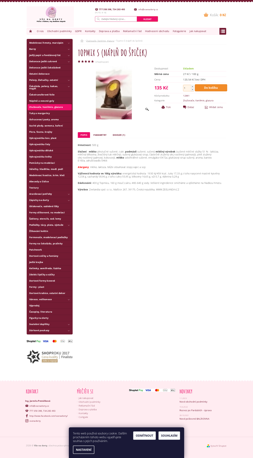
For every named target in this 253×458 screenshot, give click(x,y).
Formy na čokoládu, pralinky (46, 243)
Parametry (99, 135)
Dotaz (190, 107)
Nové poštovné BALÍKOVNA (194, 418)
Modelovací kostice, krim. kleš (47, 175)
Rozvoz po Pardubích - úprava (196, 410)
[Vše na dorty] (50, 16)
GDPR (78, 31)
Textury (34, 187)
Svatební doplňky (39, 324)
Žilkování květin (38, 231)
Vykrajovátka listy (39, 144)
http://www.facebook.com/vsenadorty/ (48, 415)
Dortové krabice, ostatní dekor (47, 293)
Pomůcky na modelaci (42, 162)
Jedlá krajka (36, 262)
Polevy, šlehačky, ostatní (43, 80)
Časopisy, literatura (40, 311)
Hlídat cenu (216, 107)
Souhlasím (169, 435)
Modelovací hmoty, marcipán (46, 42)
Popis (84, 135)
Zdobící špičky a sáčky (42, 274)
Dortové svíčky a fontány (43, 255)
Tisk (168, 107)
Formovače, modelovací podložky (48, 237)
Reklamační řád (132, 31)
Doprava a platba (109, 31)
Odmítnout (144, 435)
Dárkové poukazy (39, 330)
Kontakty (90, 31)
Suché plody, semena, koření (46, 125)
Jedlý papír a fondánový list (45, 55)
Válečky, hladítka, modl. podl (46, 169)
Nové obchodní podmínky (194, 401)
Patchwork (35, 249)
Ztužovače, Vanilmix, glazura (46, 107)
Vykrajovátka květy (40, 156)
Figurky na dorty (38, 317)
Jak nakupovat (197, 31)
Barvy (32, 48)
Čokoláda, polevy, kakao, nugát (43, 87)
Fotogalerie (179, 31)
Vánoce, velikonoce (40, 299)
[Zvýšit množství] (192, 86)
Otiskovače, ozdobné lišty (44, 206)
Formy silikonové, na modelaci (47, 212)
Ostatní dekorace (39, 73)
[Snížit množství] (192, 89)
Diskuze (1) (119, 135)
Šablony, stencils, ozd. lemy (45, 218)
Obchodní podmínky (59, 31)
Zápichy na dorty (39, 200)
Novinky (186, 391)
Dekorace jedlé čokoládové (45, 67)
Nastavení (83, 450)
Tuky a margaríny (39, 113)
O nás (40, 31)
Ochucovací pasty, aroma (44, 119)
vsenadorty (35, 420)
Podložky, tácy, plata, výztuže (46, 224)
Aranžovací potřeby (40, 193)
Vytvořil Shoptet (218, 445)
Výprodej (34, 305)
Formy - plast (36, 286)
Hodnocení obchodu (157, 31)
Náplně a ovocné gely (41, 100)
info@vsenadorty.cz (39, 405)
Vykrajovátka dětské (41, 150)
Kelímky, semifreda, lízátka (45, 268)
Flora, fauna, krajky (40, 131)
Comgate (83, 417)
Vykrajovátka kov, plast (42, 138)
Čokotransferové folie (42, 94)
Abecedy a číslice (39, 181)
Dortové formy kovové (42, 280)
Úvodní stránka (31, 31)
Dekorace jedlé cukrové (43, 61)
